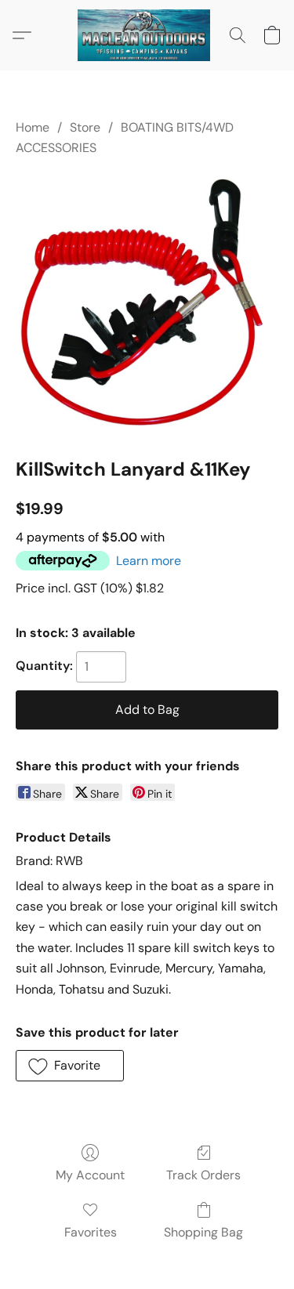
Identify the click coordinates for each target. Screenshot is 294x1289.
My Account (90, 1175)
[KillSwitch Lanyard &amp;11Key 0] (147, 304)
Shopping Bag (203, 1232)
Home (32, 127)
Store (85, 127)
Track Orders (203, 1175)
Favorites (90, 1232)
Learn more (148, 560)
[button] (147, 35)
